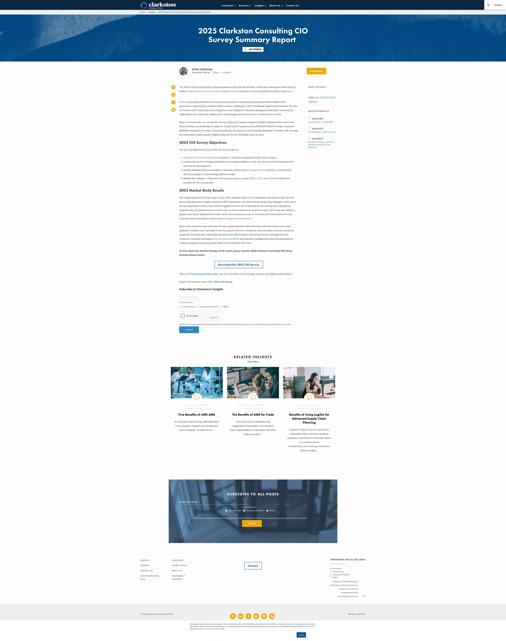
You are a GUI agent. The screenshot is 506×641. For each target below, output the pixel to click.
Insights (259, 5)
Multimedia (255, 49)
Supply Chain (314, 405)
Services (244, 5)
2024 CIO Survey (223, 281)
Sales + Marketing (258, 405)
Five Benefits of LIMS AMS (320, 122)
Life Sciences (189, 307)
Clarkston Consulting (158, 6)
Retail (226, 307)
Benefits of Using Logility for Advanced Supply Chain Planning (321, 145)
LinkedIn (226, 72)
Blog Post (317, 119)
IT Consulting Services (200, 274)
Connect (253, 565)
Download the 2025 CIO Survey (238, 264)
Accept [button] (301, 635)
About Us (274, 5)
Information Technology (196, 408)
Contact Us (292, 5)
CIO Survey (322, 97)
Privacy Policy (179, 565)
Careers (498, 5)
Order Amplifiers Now (149, 577)
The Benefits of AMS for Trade (322, 132)
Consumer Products (209, 307)
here (289, 91)
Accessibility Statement (179, 577)
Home (142, 12)
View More (253, 361)
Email (216, 72)
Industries (227, 5)
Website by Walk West (357, 614)
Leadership (178, 560)
